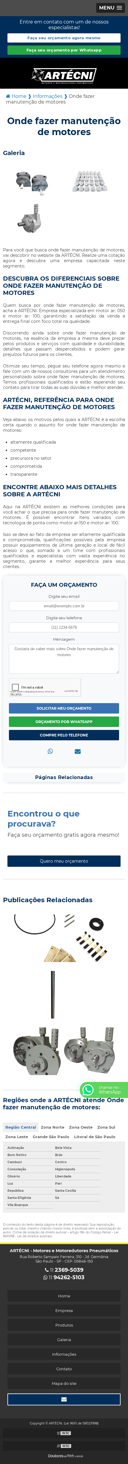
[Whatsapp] (50, 751)
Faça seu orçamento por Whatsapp (64, 50)
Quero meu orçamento (64, 861)
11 (66, 1270)
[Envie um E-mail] (64, 1399)
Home (64, 1295)
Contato (64, 1368)
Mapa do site (64, 1383)
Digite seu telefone (64, 618)
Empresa (64, 1310)
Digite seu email (64, 596)
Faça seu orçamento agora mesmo (63, 38)
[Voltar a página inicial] (64, 73)
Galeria (64, 1339)
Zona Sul (106, 1127)
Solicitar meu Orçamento (64, 708)
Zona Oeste (81, 1127)
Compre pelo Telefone (64, 735)
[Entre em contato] (78, 751)
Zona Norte (52, 1127)
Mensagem (64, 639)
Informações (64, 1354)
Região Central (20, 1127)
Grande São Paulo (51, 1136)
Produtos (64, 1325)
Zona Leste (16, 1136)
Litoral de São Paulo (94, 1136)
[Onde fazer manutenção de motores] (32, 181)
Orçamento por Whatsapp (64, 722)
